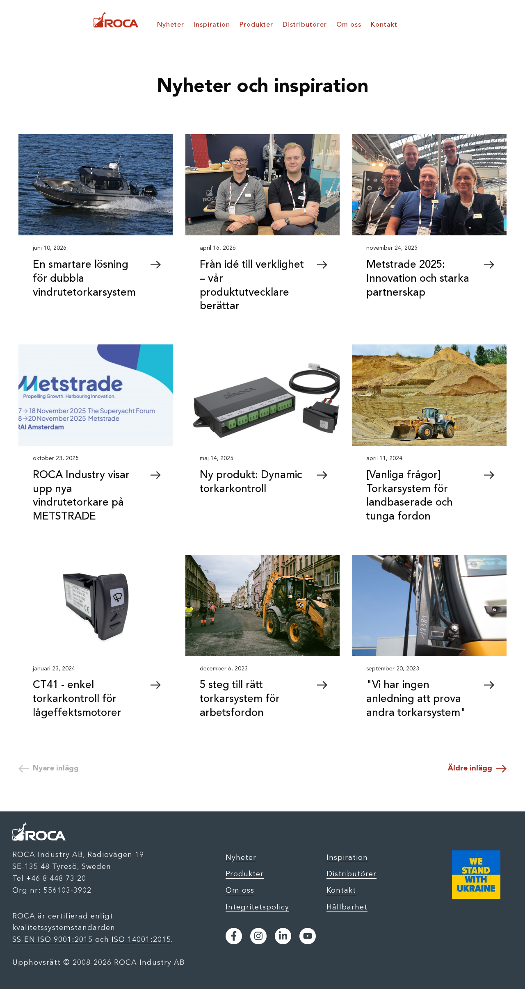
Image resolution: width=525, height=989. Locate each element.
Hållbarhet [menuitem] (347, 907)
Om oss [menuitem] (348, 25)
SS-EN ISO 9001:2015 (52, 939)
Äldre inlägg (470, 768)
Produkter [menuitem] (256, 25)
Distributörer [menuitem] (305, 25)
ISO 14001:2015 (141, 939)
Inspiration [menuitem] (212, 25)
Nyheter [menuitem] (170, 25)
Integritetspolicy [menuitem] (257, 907)
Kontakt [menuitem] (384, 25)
